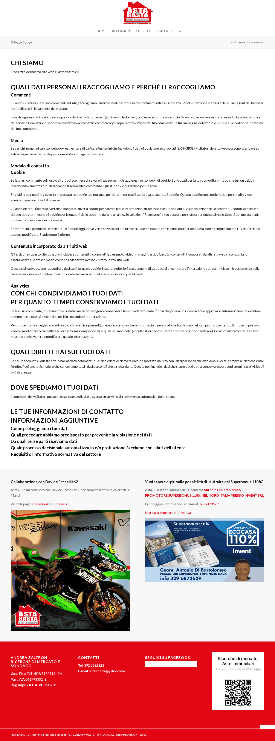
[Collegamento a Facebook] (261, 734)
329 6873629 (208, 504)
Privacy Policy (21, 42)
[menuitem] (101, 30)
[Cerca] (179, 30)
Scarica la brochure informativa (168, 512)
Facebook (41, 504)
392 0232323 (94, 665)
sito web (60, 504)
